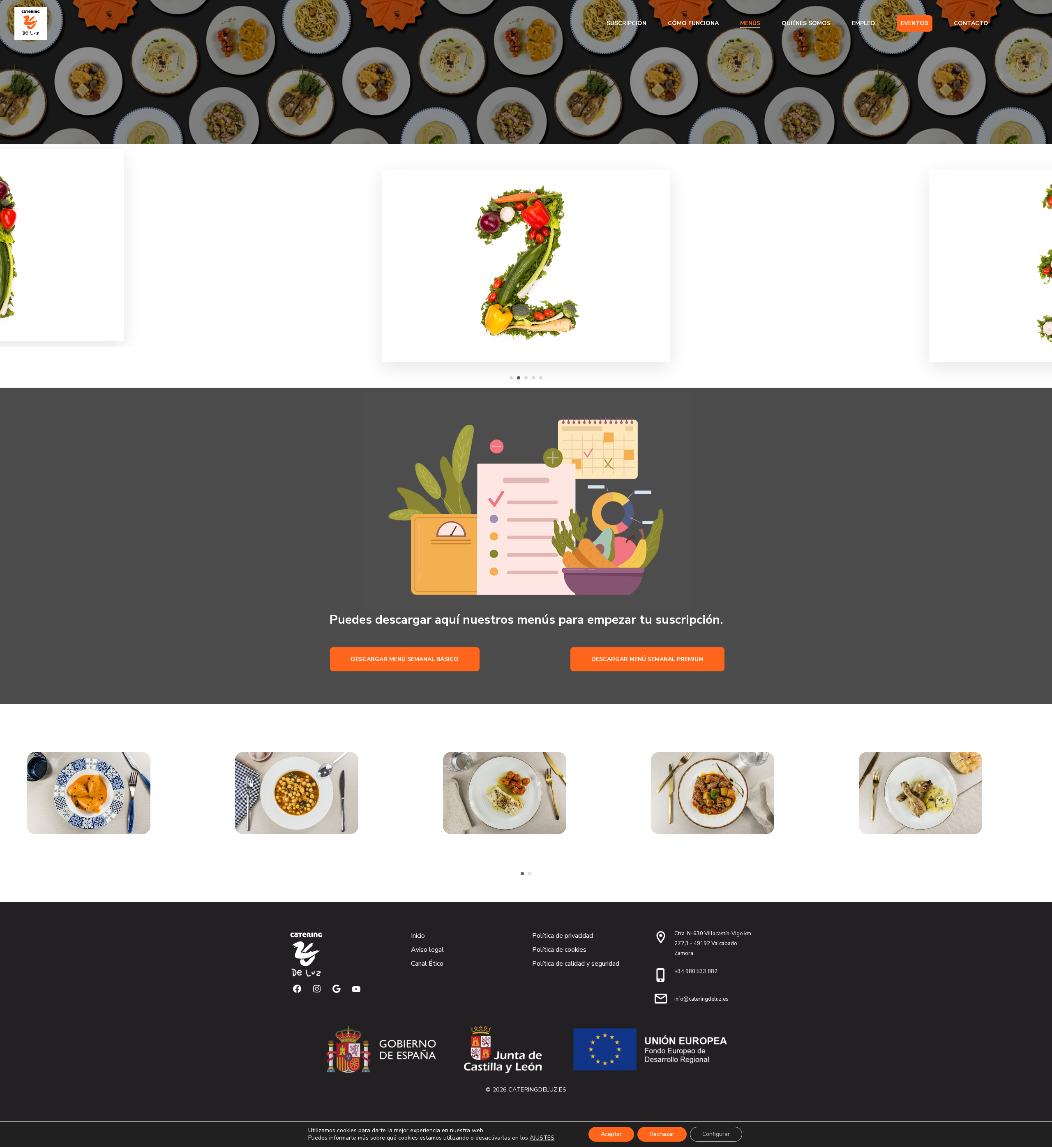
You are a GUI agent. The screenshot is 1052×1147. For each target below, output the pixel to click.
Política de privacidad (562, 935)
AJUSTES (542, 1138)
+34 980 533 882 (695, 971)
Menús (750, 23)
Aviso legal (427, 949)
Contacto (971, 23)
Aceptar (611, 1134)
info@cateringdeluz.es (701, 999)
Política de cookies (559, 949)
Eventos (914, 23)
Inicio (418, 935)
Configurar (716, 1134)
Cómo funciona (693, 23)
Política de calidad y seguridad (575, 963)
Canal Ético (427, 963)
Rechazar (662, 1134)
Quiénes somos (806, 23)
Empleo (863, 23)
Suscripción (626, 23)
